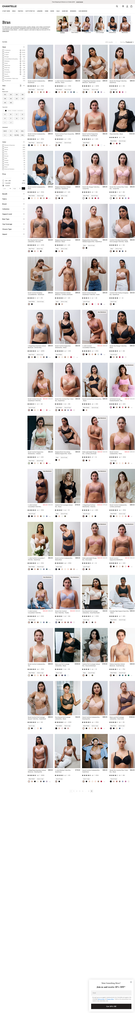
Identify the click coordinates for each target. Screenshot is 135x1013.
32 (11, 94)
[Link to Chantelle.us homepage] (9, 6)
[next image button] (130, 23)
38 (5, 98)
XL (11, 135)
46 (5, 102)
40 (11, 98)
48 (11, 102)
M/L (22, 131)
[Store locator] (123, 6)
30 (5, 94)
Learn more (5, 31)
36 (22, 94)
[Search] (117, 6)
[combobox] (127, 42)
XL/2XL (17, 135)
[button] (52, 11)
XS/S (5, 131)
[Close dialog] (131, 982)
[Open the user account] (127, 6)
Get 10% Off (111, 1006)
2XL (22, 135)
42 (16, 98)
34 (16, 94)
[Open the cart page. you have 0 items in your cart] (131, 6)
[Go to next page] (91, 791)
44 (22, 98)
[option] (29, 92)
